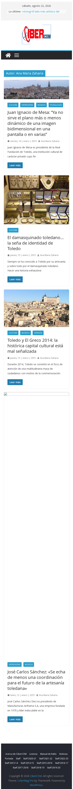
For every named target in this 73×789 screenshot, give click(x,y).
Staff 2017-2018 (20, 767)
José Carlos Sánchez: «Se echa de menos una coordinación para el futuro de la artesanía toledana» (36, 680)
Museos (41, 105)
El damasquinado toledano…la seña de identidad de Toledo (35, 242)
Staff (18, 758)
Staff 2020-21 (29, 758)
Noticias (63, 753)
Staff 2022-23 (61, 758)
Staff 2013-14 (11, 762)
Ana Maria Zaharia (50, 141)
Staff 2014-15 (27, 762)
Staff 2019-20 (53, 767)
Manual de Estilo (48, 753)
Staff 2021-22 (45, 758)
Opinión (38, 333)
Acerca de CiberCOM (16, 753)
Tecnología (56, 105)
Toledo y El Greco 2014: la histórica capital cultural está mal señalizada (35, 345)
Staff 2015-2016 (44, 762)
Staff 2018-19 (37, 767)
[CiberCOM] (8, 55)
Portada (9, 758)
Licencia (33, 753)
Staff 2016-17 (61, 762)
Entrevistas (27, 105)
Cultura (13, 105)
